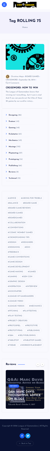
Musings (12, 147)
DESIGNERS (27, 242)
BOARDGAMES (15, 218)
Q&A (11, 335)
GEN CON (27, 277)
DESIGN (12, 242)
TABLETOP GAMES (33, 340)
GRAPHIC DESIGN (17, 281)
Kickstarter (13, 134)
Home (25, 27)
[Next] (42, 364)
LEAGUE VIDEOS (16, 306)
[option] (25, 389)
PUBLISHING (34, 330)
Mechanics (13, 140)
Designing (13, 115)
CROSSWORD (12, 80)
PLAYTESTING (30, 311)
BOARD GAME (30, 203)
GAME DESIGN (16, 262)
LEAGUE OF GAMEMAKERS (21, 296)
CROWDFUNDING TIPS (19, 237)
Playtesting (13, 153)
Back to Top (26, 443)
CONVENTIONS (16, 228)
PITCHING (13, 311)
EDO (28, 247)
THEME (12, 345)
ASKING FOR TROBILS (32, 198)
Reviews (12, 172)
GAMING (13, 277)
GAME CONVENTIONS (19, 257)
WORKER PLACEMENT (32, 345)
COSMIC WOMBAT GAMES (21, 232)
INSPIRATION (15, 286)
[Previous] (38, 364)
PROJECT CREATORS (18, 321)
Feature (12, 121)
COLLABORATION (17, 223)
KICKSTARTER (15, 291)
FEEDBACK (14, 252)
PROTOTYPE (32, 326)
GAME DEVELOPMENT (19, 267)
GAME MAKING (16, 272)
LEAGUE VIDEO (16, 301)
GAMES (32, 272)
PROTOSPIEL (15, 326)
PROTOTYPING (16, 330)
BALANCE (13, 203)
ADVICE (12, 198)
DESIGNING (14, 247)
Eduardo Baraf (14, 404)
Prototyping (14, 159)
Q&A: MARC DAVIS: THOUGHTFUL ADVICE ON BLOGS (24, 395)
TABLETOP (14, 340)
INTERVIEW (32, 286)
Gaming (12, 128)
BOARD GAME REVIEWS (20, 208)
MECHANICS (36, 306)
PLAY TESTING (15, 316)
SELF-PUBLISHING (27, 335)
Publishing (13, 166)
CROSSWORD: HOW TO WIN (22, 88)
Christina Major (17, 76)
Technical (13, 178)
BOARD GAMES (32, 76)
